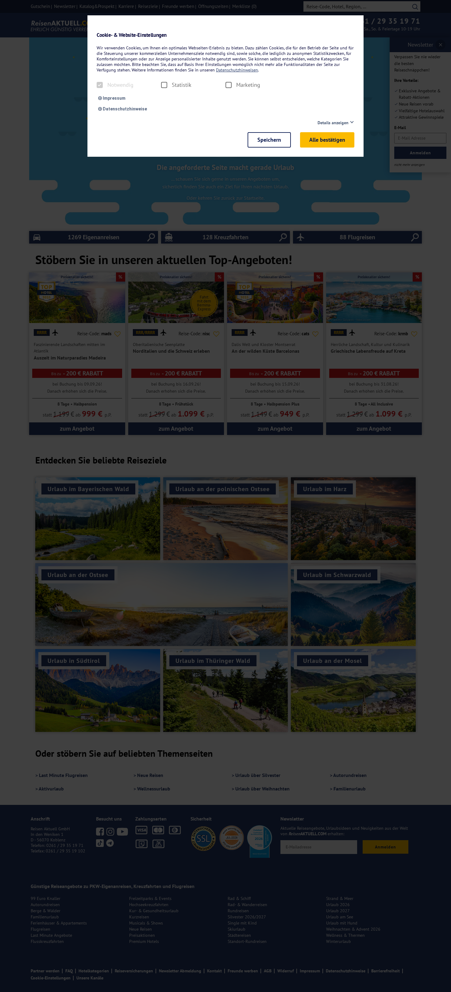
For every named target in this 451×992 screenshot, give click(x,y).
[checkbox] (100, 85)
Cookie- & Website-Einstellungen (132, 35)
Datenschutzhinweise (124, 108)
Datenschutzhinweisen (237, 70)
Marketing (248, 85)
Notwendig (120, 85)
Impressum (113, 98)
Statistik (181, 85)
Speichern (269, 139)
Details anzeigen (333, 122)
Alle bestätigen (327, 139)
